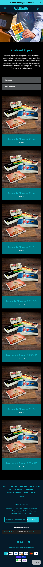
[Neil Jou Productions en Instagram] (21, 542)
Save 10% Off (21, 504)
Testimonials (34, 486)
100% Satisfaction (14, 493)
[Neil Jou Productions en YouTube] (29, 542)
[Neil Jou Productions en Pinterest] (18, 542)
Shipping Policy (30, 493)
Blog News (19, 489)
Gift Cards (30, 489)
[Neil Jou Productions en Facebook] (14, 542)
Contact (14, 486)
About (5, 486)
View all (31, 532)
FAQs (10, 489)
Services (23, 486)
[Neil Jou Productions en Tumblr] (25, 542)
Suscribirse (31, 519)
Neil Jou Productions (28, 547)
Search (21, 496)
